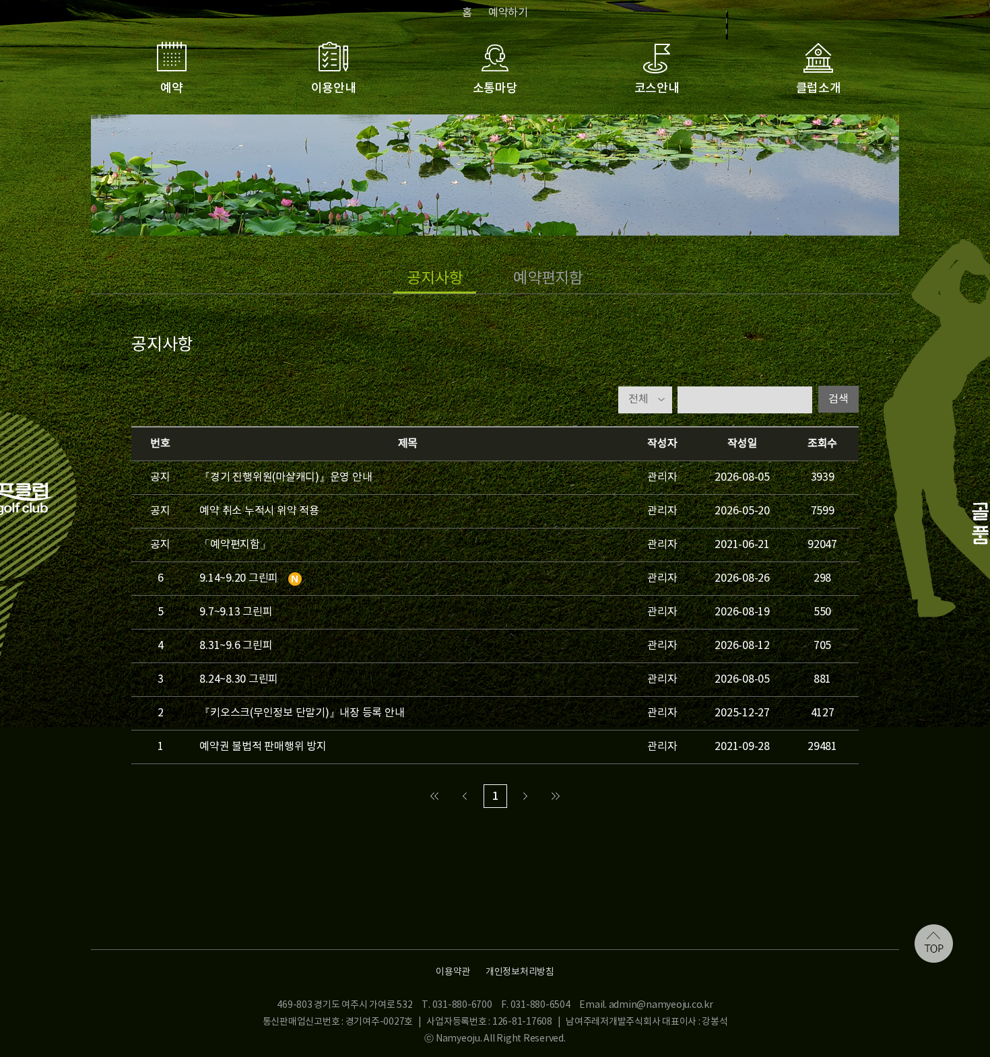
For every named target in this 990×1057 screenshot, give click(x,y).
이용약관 (453, 972)
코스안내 (657, 88)
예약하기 (508, 13)
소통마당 (495, 88)
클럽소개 (818, 88)
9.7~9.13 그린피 (235, 612)
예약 (171, 88)
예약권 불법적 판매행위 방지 (262, 747)
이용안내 (333, 88)
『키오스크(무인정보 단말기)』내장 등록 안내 (301, 713)
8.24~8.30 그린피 (238, 679)
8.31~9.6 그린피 (235, 646)
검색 (838, 399)
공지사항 (435, 278)
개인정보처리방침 (520, 972)
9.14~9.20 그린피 (238, 578)
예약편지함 (548, 278)
